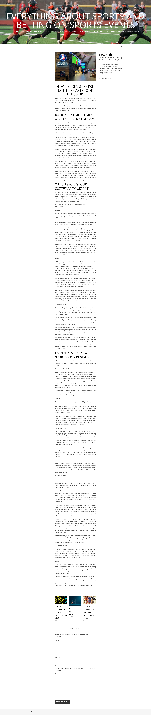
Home (76, 83)
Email (57, 649)
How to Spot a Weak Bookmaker (109, 64)
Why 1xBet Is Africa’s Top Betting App (110, 58)
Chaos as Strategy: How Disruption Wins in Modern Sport (89, 612)
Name (57, 640)
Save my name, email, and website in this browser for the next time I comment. (75, 669)
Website (57, 657)
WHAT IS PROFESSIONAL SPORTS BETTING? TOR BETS (61, 612)
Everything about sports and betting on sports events (75, 20)
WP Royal (39, 712)
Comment (58, 674)
